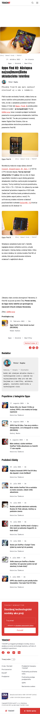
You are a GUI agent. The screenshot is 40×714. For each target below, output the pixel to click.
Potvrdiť (20, 630)
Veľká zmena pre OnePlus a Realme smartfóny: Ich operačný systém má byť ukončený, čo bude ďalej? (23, 563)
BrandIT (4, 673)
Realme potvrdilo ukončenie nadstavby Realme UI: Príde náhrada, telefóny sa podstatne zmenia (23, 509)
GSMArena (6, 112)
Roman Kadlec (15, 330)
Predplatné (5, 676)
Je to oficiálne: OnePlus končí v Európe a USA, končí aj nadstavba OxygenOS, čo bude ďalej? (24, 528)
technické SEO (7, 705)
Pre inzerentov (7, 669)
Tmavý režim (6, 659)
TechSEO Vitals (24, 705)
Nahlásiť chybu (30, 343)
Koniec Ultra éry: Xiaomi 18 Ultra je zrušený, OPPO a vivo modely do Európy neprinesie (23, 409)
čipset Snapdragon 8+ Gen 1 (15, 169)
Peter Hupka (13, 82)
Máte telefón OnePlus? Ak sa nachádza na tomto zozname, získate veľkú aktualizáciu (23, 489)
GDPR (24, 683)
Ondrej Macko (15, 433)
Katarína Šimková (17, 415)
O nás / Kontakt (7, 666)
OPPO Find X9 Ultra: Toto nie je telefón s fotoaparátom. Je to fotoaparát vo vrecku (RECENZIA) (24, 427)
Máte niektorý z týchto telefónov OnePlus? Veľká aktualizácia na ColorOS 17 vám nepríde (24, 446)
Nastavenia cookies (28, 686)
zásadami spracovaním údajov (24, 625)
